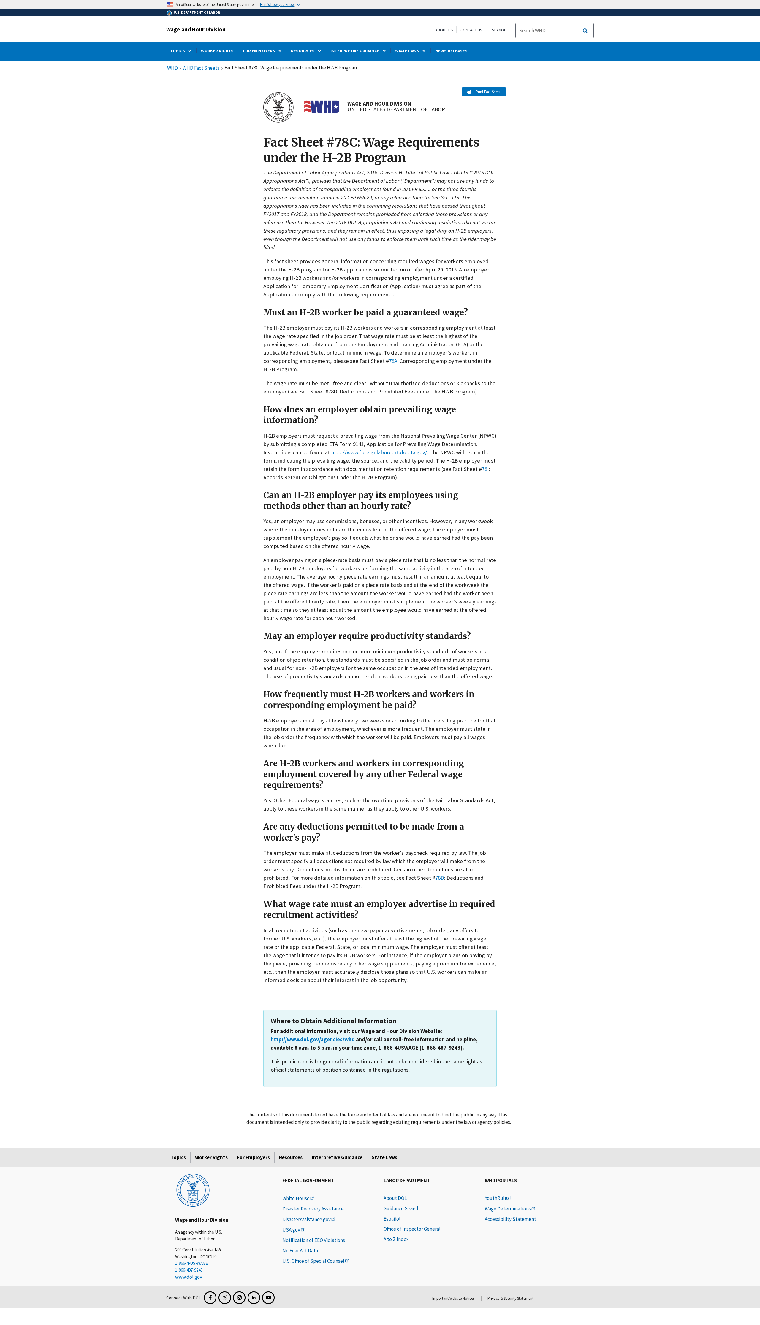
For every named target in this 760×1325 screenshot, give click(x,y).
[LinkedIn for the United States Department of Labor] (254, 1297)
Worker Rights (211, 1157)
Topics (178, 1157)
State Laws (384, 1157)
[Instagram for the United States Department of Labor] (239, 1297)
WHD (172, 68)
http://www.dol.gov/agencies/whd (313, 1039)
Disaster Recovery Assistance (313, 1208)
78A (393, 361)
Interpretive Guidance (337, 1157)
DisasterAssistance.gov (306, 1219)
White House (296, 1198)
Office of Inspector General (412, 1229)
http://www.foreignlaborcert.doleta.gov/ (379, 452)
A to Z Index (396, 1239)
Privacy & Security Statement (510, 1298)
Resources (291, 1157)
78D (439, 877)
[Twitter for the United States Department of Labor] (224, 1297)
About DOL (395, 1198)
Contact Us (471, 30)
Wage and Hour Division (196, 29)
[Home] (193, 1190)
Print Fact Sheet (488, 91)
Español (498, 30)
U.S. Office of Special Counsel (313, 1261)
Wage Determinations (508, 1208)
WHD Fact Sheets (201, 68)
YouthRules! (498, 1198)
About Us (444, 30)
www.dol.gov (188, 1277)
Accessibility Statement (510, 1219)
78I (485, 469)
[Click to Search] (585, 30)
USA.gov (291, 1230)
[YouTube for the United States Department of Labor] (268, 1297)
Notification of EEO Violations (313, 1240)
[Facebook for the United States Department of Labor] (210, 1297)
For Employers (253, 1157)
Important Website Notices (453, 1298)
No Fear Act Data (300, 1250)
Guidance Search (401, 1208)
